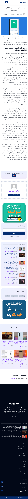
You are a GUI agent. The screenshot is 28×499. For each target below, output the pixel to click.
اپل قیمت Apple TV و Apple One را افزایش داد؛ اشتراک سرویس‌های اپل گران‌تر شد (11, 255)
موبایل (5, 251)
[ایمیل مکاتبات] (2, 486)
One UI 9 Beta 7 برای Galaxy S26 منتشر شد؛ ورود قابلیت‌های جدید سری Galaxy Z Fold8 (11, 269)
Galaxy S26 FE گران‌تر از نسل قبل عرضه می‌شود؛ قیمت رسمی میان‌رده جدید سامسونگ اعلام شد (11, 281)
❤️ (14, 175)
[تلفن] (2, 482)
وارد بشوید (13, 378)
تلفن (26, 482)
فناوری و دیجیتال (13, 10)
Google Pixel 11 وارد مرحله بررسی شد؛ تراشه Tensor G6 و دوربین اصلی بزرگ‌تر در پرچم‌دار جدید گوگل (11, 262)
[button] (3, 2)
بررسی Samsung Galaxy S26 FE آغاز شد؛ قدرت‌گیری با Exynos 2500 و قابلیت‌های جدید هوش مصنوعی (10, 249)
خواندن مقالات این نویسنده (14, 195)
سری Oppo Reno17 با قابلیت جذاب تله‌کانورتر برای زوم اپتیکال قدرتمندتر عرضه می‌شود (11, 275)
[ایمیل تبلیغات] (2, 490)
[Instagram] (12, 416)
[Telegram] (15, 416)
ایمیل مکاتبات (24, 486)
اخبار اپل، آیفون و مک (9, 257)
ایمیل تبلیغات (24, 490)
